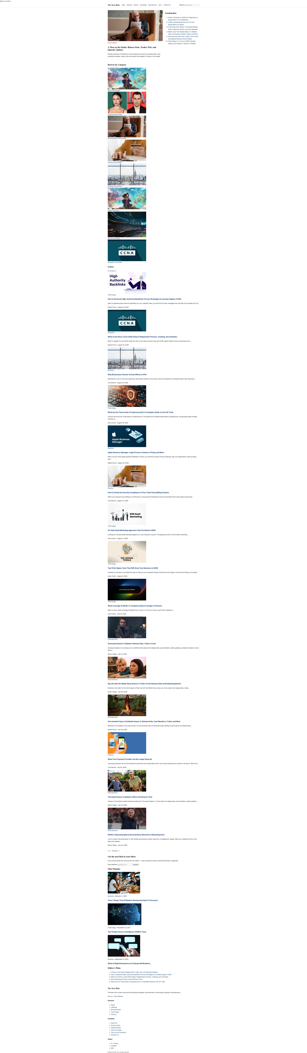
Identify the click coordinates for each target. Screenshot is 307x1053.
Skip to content (5, 1)
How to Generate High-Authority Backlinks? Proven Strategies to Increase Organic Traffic (144, 299)
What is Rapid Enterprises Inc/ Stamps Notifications (129, 963)
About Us (114, 1023)
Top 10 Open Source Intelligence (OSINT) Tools (127, 932)
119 (113, 851)
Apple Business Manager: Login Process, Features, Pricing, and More (136, 452)
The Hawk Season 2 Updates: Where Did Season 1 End (130, 797)
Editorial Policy (116, 1028)
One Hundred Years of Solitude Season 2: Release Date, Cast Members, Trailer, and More (144, 721)
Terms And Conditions (118, 1032)
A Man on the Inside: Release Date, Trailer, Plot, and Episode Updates (132, 48)
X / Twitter (114, 1043)
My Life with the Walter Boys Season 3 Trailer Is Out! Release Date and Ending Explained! (144, 684)
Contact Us (167, 5)
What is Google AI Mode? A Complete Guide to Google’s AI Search (135, 606)
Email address (112, 864)
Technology (143, 5)
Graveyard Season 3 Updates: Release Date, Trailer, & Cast (132, 644)
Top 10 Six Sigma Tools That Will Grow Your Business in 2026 (133, 568)
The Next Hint (114, 5)
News (123, 5)
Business (129, 5)
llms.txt (110, 996)
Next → (116, 851)
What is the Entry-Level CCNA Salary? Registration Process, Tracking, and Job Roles (142, 337)
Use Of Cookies (116, 1030)
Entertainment (152, 5)
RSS (112, 1048)
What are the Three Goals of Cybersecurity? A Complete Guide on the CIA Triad (140, 412)
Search (181, 5)
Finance (136, 5)
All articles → (112, 271)
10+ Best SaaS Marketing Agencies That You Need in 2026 (131, 530)
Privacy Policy (115, 1025)
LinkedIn (114, 1046)
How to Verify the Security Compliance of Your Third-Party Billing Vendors (138, 493)
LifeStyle (114, 1007)
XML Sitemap (118, 996)
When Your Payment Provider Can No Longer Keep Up (130, 759)
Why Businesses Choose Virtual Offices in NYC (127, 375)
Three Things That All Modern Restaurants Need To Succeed (132, 900)
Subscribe (135, 864)
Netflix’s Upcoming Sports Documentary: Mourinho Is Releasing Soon (136, 835)
